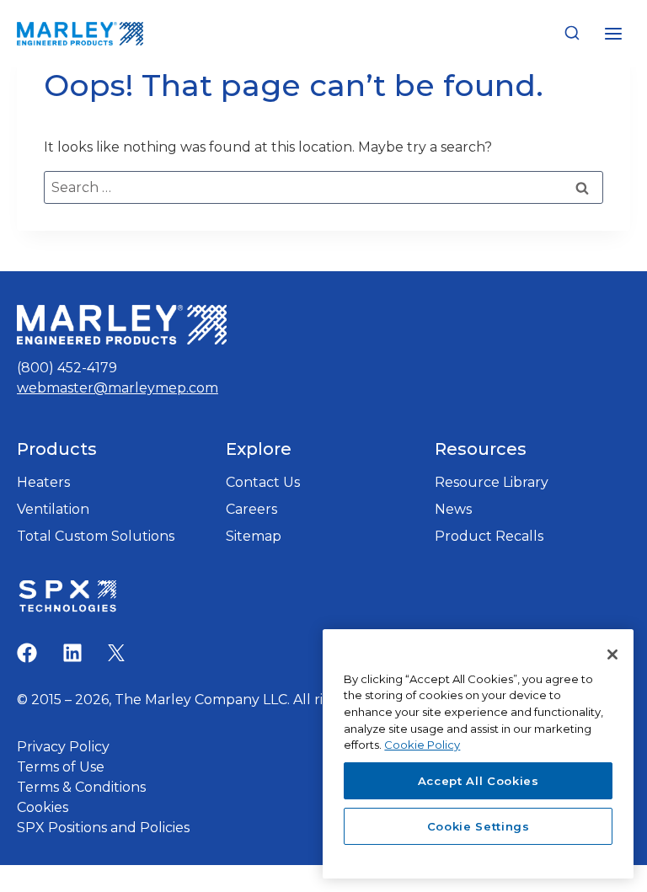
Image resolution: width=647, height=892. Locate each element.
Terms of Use (60, 767)
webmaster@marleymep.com (117, 388)
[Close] (612, 654)
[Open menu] (613, 33)
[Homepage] (122, 325)
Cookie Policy (422, 744)
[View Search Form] (572, 34)
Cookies (42, 807)
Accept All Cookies (478, 781)
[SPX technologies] (67, 598)
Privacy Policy (63, 747)
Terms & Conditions (81, 787)
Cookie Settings (478, 826)
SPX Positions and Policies (103, 828)
